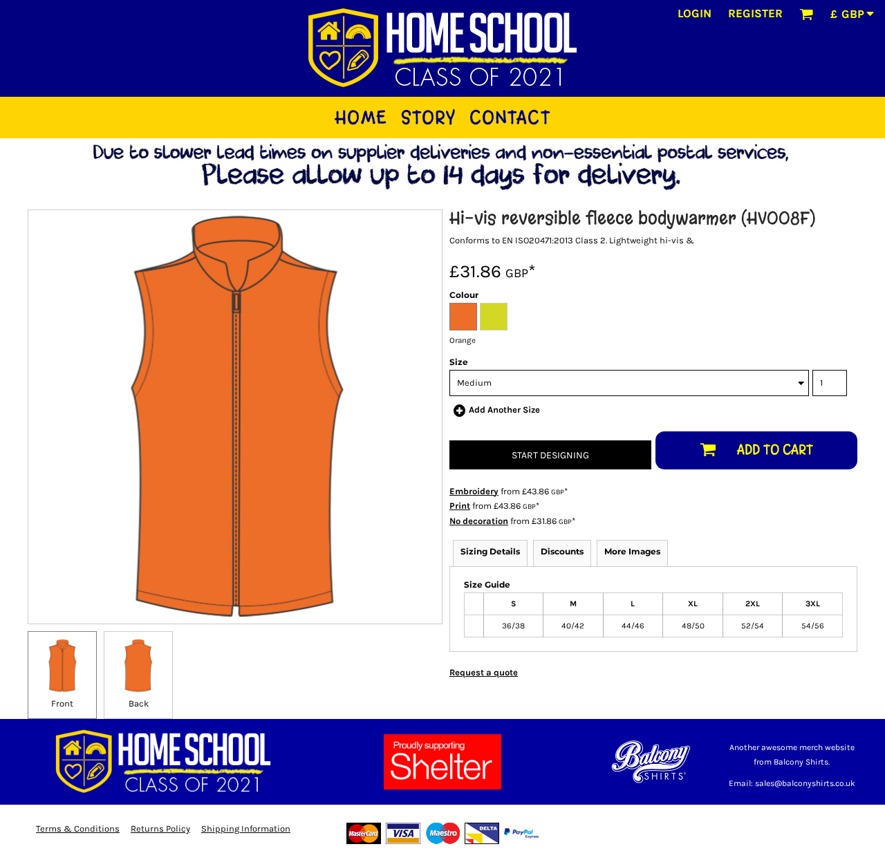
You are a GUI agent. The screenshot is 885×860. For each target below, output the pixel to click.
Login (694, 13)
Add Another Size (504, 409)
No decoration (478, 521)
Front (62, 703)
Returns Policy (160, 828)
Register (755, 13)
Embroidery (474, 491)
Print (459, 506)
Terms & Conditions (78, 828)
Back (139, 703)
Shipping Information (245, 828)
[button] (806, 14)
